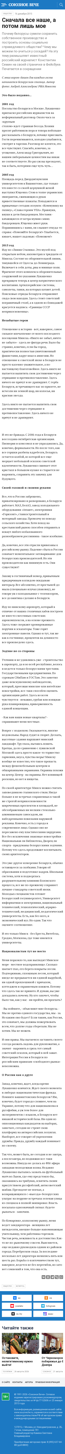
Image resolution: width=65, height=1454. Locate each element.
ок (50, 1297)
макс (50, 1313)
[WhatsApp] (61, 1277)
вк (19, 1297)
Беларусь (20, 1286)
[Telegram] (52, 1277)
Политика (7, 1371)
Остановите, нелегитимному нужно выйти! (17, 1361)
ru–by (19, 1313)
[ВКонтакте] (43, 1277)
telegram (50, 1305)
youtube (19, 1305)
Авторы (29, 1382)
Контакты (17, 1382)
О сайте (6, 1382)
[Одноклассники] (48, 1277)
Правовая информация (47, 1382)
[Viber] (57, 1277)
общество (7, 1286)
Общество (7, 14)
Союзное (47, 1371)
